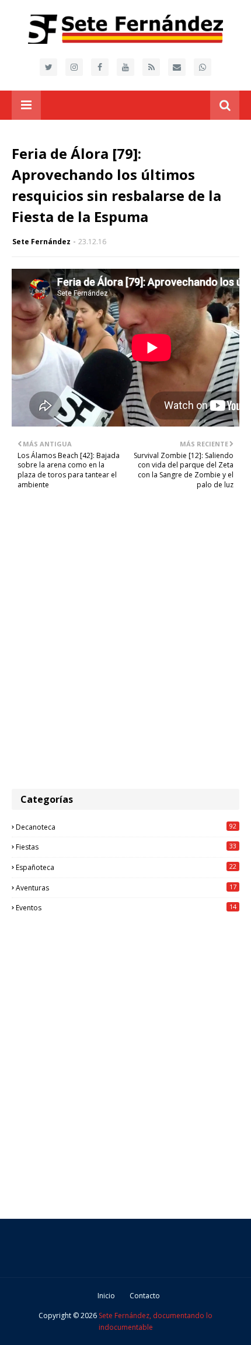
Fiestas (126, 846)
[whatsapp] (202, 67)
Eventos (126, 907)
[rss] (151, 67)
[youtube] (125, 67)
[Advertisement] (125, 645)
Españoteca (126, 867)
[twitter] (48, 67)
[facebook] (100, 67)
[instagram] (74, 67)
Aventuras (126, 887)
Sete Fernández (41, 242)
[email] (177, 67)
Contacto (145, 1296)
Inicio (106, 1296)
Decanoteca (126, 826)
